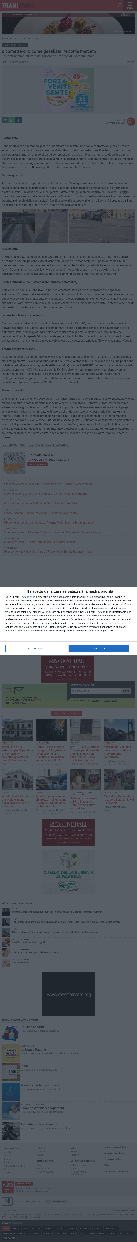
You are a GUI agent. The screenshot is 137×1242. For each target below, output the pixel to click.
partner (31, 597)
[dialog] (68, 621)
